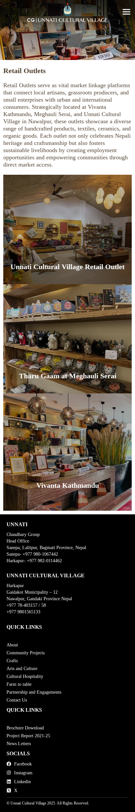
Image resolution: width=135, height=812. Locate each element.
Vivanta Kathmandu (67, 485)
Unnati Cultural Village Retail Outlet (67, 267)
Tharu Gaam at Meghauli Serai (67, 376)
